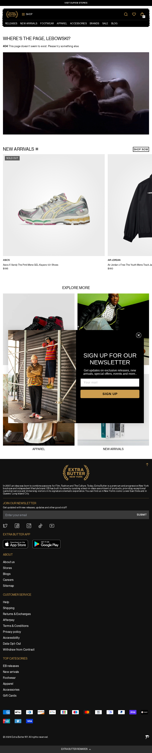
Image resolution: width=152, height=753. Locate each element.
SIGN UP (110, 394)
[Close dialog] (138, 335)
